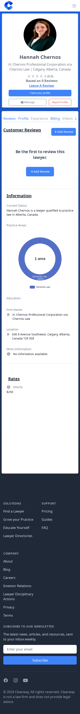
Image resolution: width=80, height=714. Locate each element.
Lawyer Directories (17, 536)
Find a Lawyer (13, 511)
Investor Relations (17, 586)
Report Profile (60, 102)
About (8, 561)
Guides (47, 519)
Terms (8, 615)
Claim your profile (40, 93)
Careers (9, 577)
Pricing (47, 511)
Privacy (8, 607)
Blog (6, 569)
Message (29, 102)
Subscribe (40, 660)
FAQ (45, 527)
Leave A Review (41, 85)
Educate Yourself (16, 527)
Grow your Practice (18, 519)
